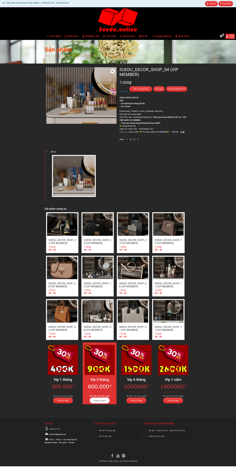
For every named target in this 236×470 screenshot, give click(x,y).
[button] (112, 71)
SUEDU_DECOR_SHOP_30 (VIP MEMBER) (97, 242)
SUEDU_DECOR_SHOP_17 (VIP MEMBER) (168, 328)
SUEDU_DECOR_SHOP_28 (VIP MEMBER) (62, 285)
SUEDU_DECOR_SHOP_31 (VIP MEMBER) (133, 328)
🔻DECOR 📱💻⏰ (177, 132)
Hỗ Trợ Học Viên (105, 436)
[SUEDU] (118, 19)
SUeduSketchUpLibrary (142, 117)
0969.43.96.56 (63, 3)
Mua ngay (159, 89)
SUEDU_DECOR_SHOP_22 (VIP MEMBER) (62, 328)
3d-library (58, 56)
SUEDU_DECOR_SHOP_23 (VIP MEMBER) (133, 242)
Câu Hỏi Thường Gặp (107, 430)
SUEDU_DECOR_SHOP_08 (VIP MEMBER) (97, 328)
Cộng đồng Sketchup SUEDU (148, 123)
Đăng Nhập (226, 3)
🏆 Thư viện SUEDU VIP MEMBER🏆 (81, 56)
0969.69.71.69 (48, 3)
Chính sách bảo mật (156, 436)
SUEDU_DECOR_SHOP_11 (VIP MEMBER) (168, 285)
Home (46, 56)
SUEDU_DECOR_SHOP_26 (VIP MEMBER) (133, 285)
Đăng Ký (212, 3)
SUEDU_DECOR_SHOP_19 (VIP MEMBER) (168, 242)
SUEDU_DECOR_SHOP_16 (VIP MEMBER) (97, 285)
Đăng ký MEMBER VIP (176, 89)
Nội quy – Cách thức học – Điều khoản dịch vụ (166, 430)
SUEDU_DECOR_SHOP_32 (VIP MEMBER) (62, 242)
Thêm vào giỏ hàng (140, 89)
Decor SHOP (134, 132)
